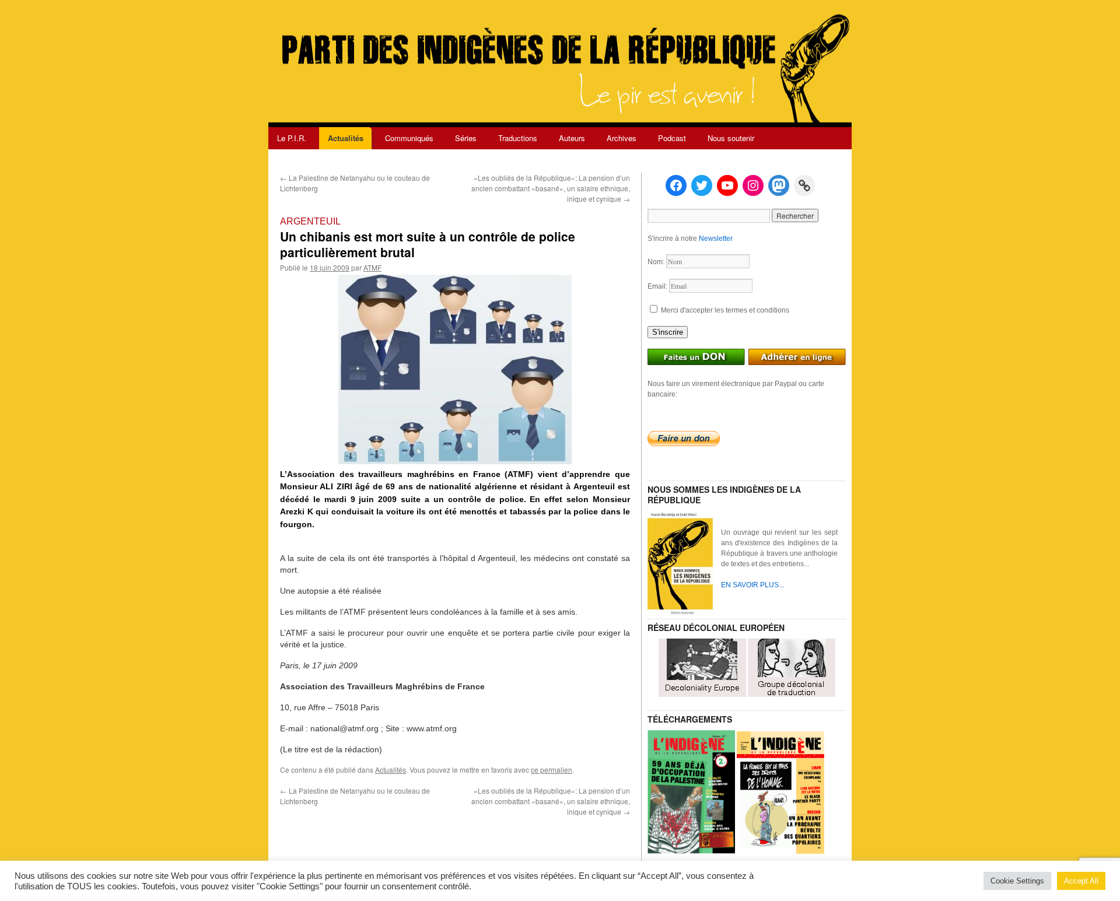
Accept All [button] (1081, 881)
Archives (621, 137)
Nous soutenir (731, 137)
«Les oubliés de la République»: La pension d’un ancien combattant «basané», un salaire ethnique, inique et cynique (550, 188)
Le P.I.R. (291, 137)
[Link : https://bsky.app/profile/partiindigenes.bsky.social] (804, 185)
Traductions (517, 137)
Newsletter (716, 238)
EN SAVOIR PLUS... (752, 585)
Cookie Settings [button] (1017, 881)
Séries (466, 137)
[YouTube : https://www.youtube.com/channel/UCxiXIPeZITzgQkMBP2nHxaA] (727, 185)
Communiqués (409, 137)
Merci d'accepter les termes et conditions (724, 310)
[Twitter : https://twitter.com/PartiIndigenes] (701, 185)
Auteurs (572, 137)
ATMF (372, 267)
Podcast (672, 137)
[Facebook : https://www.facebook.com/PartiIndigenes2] (676, 185)
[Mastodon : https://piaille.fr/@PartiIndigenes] (778, 185)
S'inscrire (667, 332)
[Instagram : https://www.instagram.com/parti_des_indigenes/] (753, 185)
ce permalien (551, 769)
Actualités (345, 137)
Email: (658, 286)
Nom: (657, 262)
